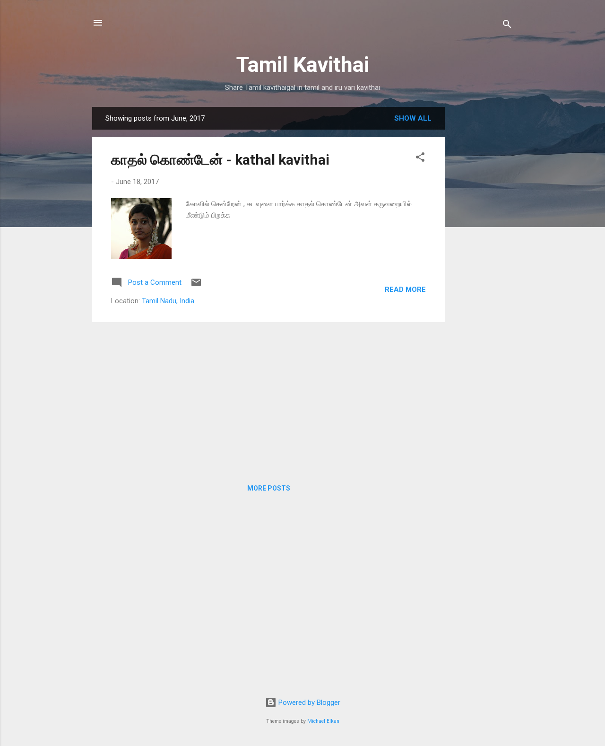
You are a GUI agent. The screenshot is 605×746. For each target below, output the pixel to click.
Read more (405, 289)
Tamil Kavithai (302, 64)
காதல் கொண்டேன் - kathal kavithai (220, 159)
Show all (413, 118)
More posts (268, 488)
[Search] (507, 25)
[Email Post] (196, 285)
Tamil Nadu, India (168, 301)
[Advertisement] (482, 249)
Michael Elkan (323, 721)
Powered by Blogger (308, 702)
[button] (420, 158)
